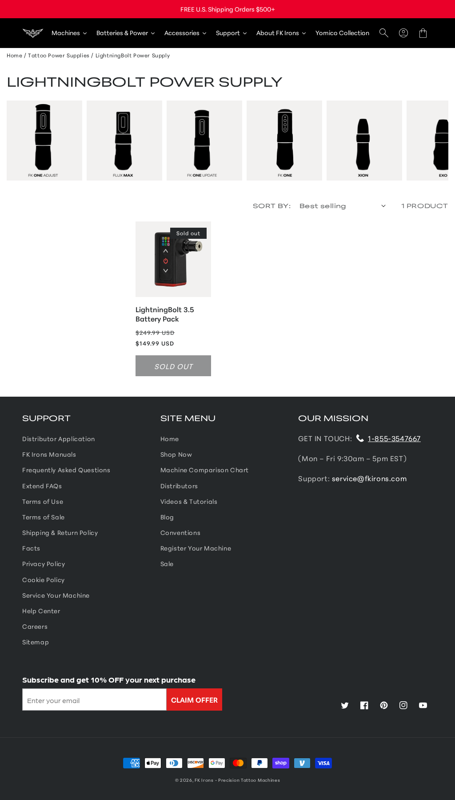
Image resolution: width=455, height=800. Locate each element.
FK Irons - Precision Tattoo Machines (237, 779)
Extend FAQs (42, 485)
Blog (167, 516)
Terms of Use (42, 501)
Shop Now (176, 454)
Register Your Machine (195, 547)
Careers (35, 626)
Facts (31, 547)
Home (169, 438)
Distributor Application (58, 438)
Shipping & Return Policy (60, 532)
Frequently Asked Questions (66, 469)
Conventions (180, 532)
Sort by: (272, 205)
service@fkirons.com (369, 478)
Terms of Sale (43, 516)
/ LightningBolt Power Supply (130, 55)
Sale (167, 563)
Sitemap (35, 641)
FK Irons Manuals (49, 454)
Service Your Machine (56, 595)
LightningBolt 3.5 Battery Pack (165, 314)
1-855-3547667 (394, 438)
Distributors (179, 485)
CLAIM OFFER (194, 699)
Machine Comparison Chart (204, 469)
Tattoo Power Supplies (59, 55)
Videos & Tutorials (189, 501)
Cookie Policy (43, 579)
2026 (186, 779)
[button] (384, 33)
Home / (17, 55)
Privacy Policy (43, 563)
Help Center (41, 610)
